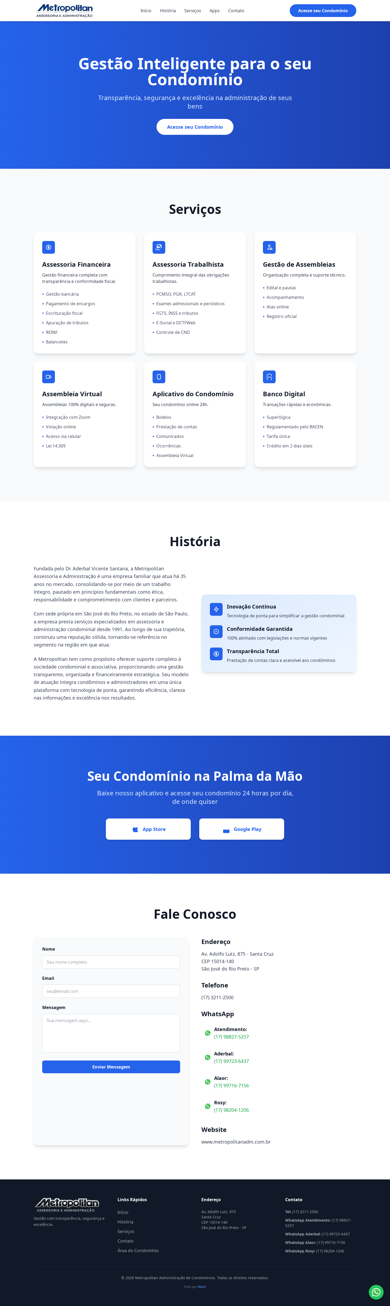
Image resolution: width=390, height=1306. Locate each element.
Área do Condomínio (138, 1250)
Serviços (192, 11)
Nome (48, 949)
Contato (236, 11)
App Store (154, 829)
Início (146, 11)
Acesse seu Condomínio (323, 11)
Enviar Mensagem (111, 1067)
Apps (215, 11)
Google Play (247, 829)
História (168, 11)
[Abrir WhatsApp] (376, 1292)
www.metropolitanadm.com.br (236, 1142)
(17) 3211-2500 (217, 997)
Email (48, 978)
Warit (202, 1287)
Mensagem (54, 1007)
